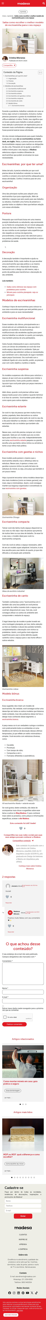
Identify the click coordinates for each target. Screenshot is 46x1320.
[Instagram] (14, 1292)
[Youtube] (27, 1292)
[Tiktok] (36, 1292)
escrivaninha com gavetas (16, 488)
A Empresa (23, 1249)
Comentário (7, 961)
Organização (12, 78)
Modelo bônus (12, 103)
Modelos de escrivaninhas (14, 86)
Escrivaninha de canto (15, 101)
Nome (5, 988)
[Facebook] (9, 1292)
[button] (2, 3)
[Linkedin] (18, 1292)
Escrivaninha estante (15, 93)
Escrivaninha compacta (15, 98)
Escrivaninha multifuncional (17, 88)
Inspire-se (23, 1240)
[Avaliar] (21, 828)
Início (4, 16)
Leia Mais (19, 1310)
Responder (9, 903)
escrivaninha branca (10, 719)
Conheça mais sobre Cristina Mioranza (30, 867)
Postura (10, 81)
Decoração (11, 83)
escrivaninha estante (18, 440)
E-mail (5, 997)
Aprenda (10, 16)
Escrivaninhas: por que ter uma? (16, 76)
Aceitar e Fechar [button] (11, 1315)
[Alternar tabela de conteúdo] (38, 73)
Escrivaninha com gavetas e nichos (19, 96)
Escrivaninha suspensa (15, 91)
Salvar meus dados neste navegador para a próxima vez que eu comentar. (22, 1009)
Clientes (23, 1235)
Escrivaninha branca (18, 105)
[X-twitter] (32, 1292)
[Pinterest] (23, 1292)
